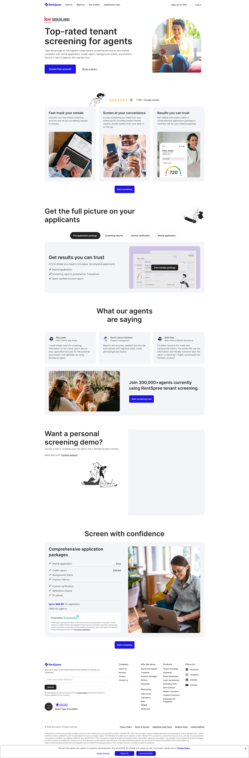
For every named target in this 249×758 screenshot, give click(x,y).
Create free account (60, 69)
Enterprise (145, 684)
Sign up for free (179, 4)
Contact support (69, 455)
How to (68, 4)
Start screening (124, 189)
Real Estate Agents (149, 669)
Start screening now (141, 399)
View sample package (164, 267)
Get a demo (94, 4)
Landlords (145, 672)
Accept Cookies (146, 753)
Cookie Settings (197, 727)
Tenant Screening (170, 669)
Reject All (124, 753)
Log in (198, 4)
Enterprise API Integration (169, 700)
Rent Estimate (169, 687)
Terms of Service (142, 727)
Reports (81, 4)
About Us (123, 669)
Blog (143, 701)
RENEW (144, 705)
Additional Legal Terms (162, 727)
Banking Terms (181, 727)
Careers (122, 676)
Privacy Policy (126, 727)
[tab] (85, 235)
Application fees (112, 4)
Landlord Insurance (171, 695)
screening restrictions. (82, 630)
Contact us (123, 680)
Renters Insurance (171, 691)
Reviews (122, 672)
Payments (167, 672)
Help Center (146, 694)
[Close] (245, 748)
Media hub (145, 709)
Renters (144, 680)
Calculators (146, 697)
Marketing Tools (170, 684)
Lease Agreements (171, 680)
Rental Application (171, 676)
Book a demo (89, 69)
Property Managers (149, 676)
